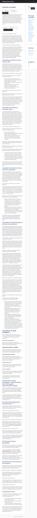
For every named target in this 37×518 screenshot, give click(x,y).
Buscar (33, 8)
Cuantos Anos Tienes (8, 1)
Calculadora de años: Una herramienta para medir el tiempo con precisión (31, 35)
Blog (29, 65)
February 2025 (30, 53)
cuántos (3, 337)
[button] (33, 1)
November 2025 (31, 51)
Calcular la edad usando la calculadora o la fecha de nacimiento (31, 22)
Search (29, 6)
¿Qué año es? (30, 31)
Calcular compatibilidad (8, 29)
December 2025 (31, 50)
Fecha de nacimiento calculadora (30, 40)
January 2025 (30, 54)
